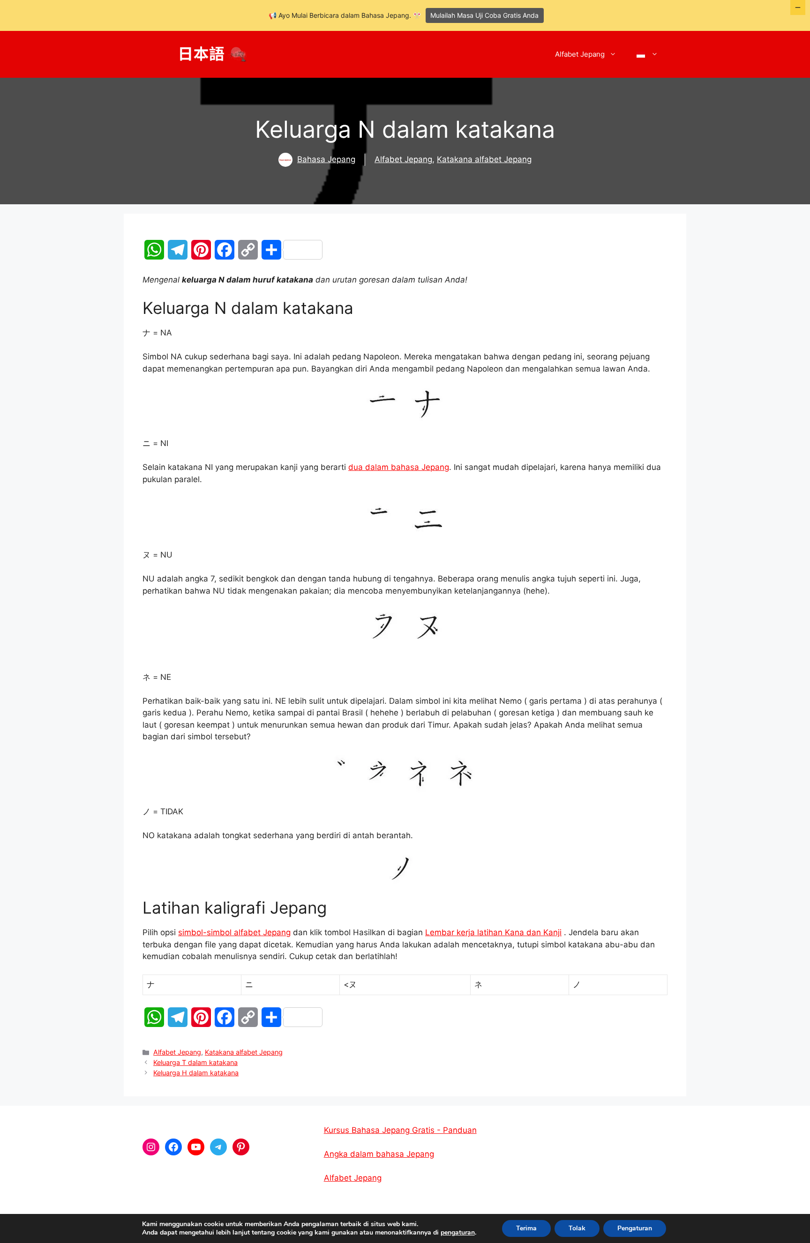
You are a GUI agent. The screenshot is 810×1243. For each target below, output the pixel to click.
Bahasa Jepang (326, 159)
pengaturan (458, 1232)
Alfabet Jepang (580, 54)
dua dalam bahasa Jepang (398, 467)
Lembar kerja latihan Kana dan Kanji (493, 932)
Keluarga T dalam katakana (195, 1062)
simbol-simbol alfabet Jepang (234, 932)
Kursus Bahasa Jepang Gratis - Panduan (400, 1130)
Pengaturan (634, 1228)
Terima (526, 1228)
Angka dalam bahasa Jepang (379, 1154)
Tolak (577, 1228)
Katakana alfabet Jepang (484, 159)
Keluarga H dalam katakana (196, 1073)
